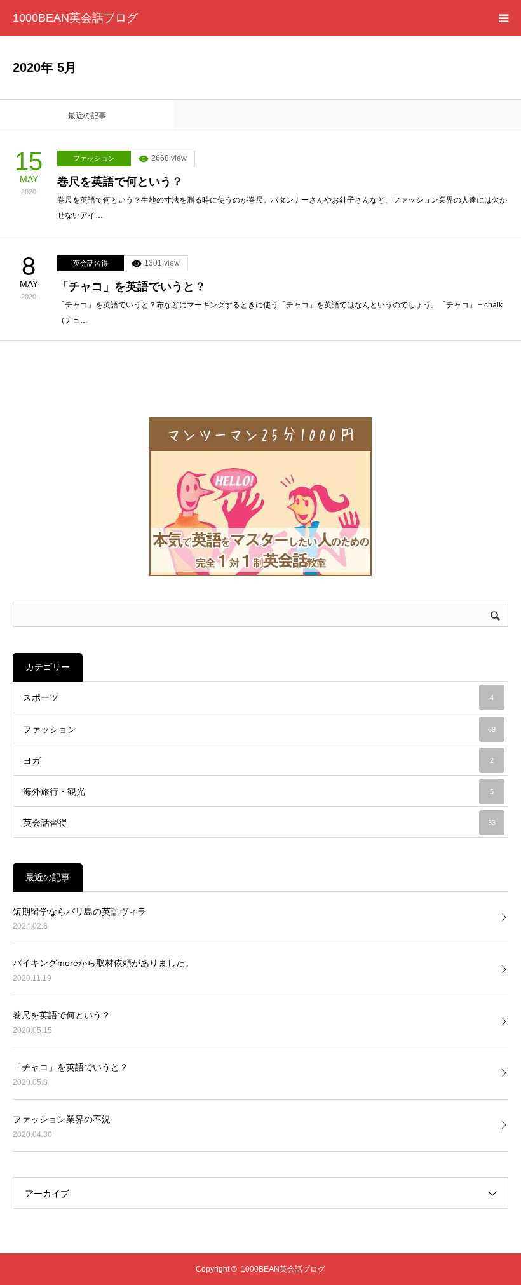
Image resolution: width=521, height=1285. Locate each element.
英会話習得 (90, 263)
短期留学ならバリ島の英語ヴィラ (79, 911)
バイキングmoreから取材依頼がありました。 (103, 963)
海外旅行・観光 (258, 791)
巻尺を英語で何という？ (120, 181)
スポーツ (258, 697)
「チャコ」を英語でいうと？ (131, 286)
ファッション (94, 158)
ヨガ (258, 760)
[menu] (503, 18)
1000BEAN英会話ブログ (75, 17)
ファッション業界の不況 (62, 1119)
